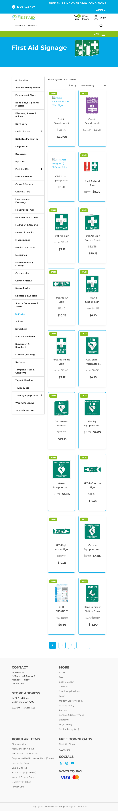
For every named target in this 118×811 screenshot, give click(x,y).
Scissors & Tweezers (26, 295)
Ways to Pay (65, 724)
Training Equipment (28, 395)
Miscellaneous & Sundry (24, 264)
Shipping (64, 719)
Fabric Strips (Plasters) (24, 772)
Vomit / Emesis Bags (23, 777)
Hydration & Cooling (26, 225)
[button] (97, 34)
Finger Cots (18, 786)
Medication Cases (25, 247)
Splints (19, 321)
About (62, 672)
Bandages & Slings (25, 95)
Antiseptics (21, 80)
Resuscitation (23, 288)
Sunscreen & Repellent (22, 345)
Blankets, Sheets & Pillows (25, 115)
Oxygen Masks (23, 280)
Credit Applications (69, 691)
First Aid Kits (28, 169)
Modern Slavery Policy (71, 700)
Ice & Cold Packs (24, 232)
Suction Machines (25, 336)
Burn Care (21, 124)
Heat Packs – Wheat (26, 217)
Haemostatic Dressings (22, 201)
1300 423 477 (26, 7)
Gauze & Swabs (24, 184)
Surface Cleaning (25, 354)
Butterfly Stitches (21, 782)
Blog (61, 677)
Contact (63, 686)
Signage (20, 314)
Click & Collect (66, 681)
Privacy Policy (66, 705)
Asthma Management (27, 87)
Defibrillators (28, 131)
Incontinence (22, 240)
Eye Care (20, 161)
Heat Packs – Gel (24, 209)
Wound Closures (24, 410)
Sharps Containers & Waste (26, 305)
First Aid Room (23, 176)
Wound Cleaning (24, 403)
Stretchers (21, 329)
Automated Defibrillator (25, 753)
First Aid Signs (67, 744)
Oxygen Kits (22, 273)
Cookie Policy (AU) (69, 729)
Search (98, 25)
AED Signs (64, 749)
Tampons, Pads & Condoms (25, 371)
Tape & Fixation (24, 380)
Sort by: (73, 85)
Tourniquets (22, 387)
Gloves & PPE (22, 191)
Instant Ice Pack (20, 763)
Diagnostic (21, 146)
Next (83, 645)
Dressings (20, 154)
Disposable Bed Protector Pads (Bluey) (33, 758)
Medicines (21, 255)
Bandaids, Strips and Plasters (27, 104)
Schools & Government (71, 715)
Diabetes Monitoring (27, 139)
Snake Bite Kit (19, 767)
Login (103, 17)
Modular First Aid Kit (23, 748)
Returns (63, 710)
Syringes (20, 362)
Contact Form (19, 683)
